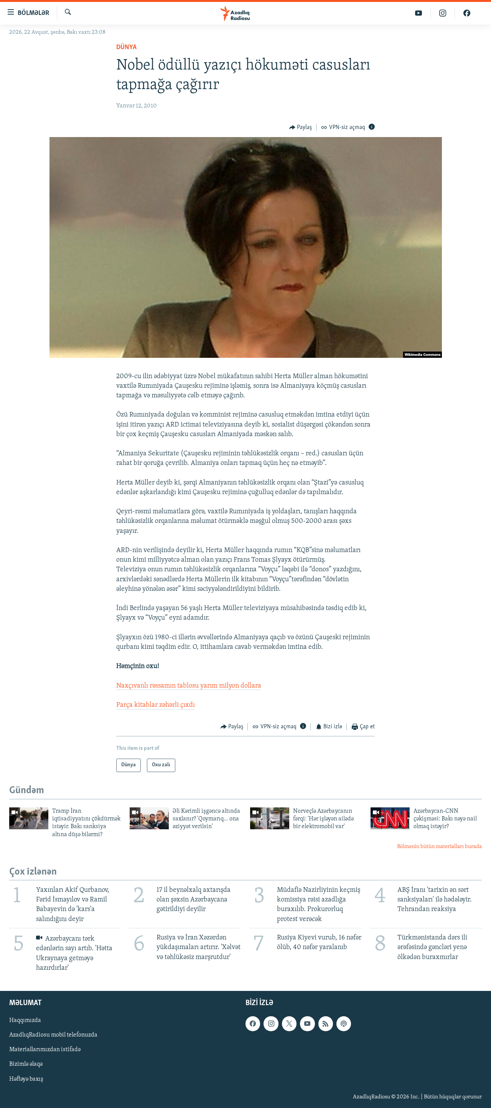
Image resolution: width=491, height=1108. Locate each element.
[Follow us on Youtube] (307, 1023)
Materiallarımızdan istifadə (45, 1050)
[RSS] (325, 1023)
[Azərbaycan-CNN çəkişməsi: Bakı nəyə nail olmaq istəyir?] (390, 818)
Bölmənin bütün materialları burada (439, 847)
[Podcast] (343, 1023)
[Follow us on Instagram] (271, 1023)
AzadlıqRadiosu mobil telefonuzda (53, 1035)
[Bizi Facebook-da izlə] (467, 13)
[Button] (300, 127)
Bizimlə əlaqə (26, 1064)
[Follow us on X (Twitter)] (289, 1023)
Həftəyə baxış (26, 1079)
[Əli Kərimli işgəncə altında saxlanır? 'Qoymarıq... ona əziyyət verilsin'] (149, 818)
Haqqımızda (25, 1020)
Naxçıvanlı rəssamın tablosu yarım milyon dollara (188, 686)
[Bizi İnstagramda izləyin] (443, 13)
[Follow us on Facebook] (253, 1023)
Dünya (126, 47)
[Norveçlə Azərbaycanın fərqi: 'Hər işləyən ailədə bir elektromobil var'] (269, 818)
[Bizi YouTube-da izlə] (419, 13)
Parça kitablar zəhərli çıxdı (155, 705)
